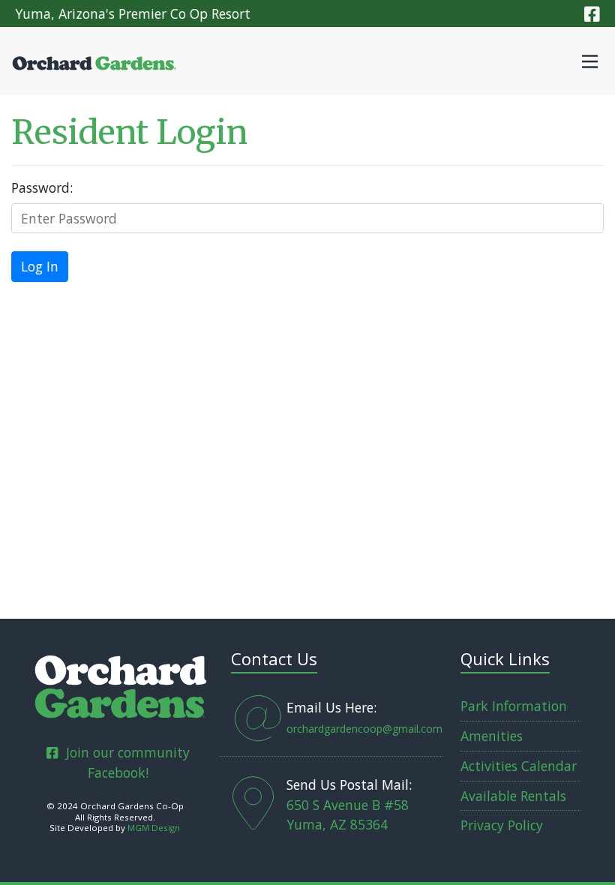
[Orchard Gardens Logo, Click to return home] (120, 684)
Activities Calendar (518, 766)
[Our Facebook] (592, 13)
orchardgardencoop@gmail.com (364, 729)
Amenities (491, 736)
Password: (42, 187)
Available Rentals (513, 796)
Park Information (513, 706)
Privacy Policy (501, 825)
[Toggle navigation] (590, 61)
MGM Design (154, 827)
